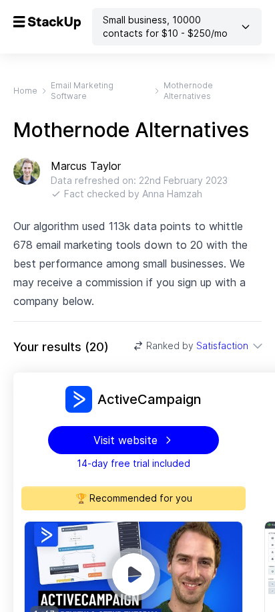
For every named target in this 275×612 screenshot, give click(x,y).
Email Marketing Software (82, 90)
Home (25, 91)
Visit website (125, 440)
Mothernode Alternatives (188, 90)
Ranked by (197, 345)
